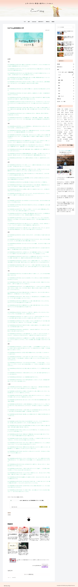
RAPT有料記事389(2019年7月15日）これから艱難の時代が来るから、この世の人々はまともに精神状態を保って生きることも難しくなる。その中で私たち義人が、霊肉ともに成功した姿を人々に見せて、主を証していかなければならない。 (29, 288)
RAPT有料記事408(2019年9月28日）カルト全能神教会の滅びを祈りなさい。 (23, 377)
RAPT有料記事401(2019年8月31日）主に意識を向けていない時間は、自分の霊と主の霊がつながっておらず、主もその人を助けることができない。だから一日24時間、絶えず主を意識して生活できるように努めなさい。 (29, 339)
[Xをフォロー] (28, 519)
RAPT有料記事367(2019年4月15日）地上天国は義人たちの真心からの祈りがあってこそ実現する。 (28, 182)
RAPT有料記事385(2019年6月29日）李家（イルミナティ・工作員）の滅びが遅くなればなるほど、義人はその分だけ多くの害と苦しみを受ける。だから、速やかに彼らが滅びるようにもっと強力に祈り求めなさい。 (29, 266)
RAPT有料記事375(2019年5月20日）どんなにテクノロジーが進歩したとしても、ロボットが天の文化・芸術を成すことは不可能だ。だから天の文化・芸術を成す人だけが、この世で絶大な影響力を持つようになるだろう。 (29, 219)
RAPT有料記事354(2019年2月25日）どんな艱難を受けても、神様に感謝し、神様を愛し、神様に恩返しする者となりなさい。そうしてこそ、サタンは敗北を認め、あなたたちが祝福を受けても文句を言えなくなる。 (29, 119)
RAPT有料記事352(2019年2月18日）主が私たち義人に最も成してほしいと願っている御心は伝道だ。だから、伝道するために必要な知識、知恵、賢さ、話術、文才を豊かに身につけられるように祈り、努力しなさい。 (29, 109)
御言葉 (10, 512)
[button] (73, 27)
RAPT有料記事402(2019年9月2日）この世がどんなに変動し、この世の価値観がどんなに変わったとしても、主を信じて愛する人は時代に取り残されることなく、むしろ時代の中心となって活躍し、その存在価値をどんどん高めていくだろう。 (29, 348)
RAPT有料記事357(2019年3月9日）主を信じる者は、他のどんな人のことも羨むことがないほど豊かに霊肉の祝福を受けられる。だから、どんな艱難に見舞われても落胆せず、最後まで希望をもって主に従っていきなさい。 (29, 136)
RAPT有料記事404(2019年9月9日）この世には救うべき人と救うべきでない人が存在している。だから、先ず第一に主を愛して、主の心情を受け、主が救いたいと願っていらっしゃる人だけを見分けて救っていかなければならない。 (29, 358)
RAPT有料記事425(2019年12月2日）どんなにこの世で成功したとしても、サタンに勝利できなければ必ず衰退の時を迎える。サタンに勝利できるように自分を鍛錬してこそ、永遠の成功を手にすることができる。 (29, 460)
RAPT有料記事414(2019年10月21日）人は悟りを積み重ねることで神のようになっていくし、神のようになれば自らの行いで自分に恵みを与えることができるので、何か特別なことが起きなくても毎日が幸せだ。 (29, 405)
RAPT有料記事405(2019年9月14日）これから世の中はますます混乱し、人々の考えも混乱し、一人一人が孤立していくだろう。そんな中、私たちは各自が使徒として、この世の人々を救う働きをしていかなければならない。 (29, 364)
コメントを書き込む (29, 574)
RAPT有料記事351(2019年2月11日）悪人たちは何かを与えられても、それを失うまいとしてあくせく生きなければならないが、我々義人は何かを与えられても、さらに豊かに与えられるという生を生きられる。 (29, 103)
